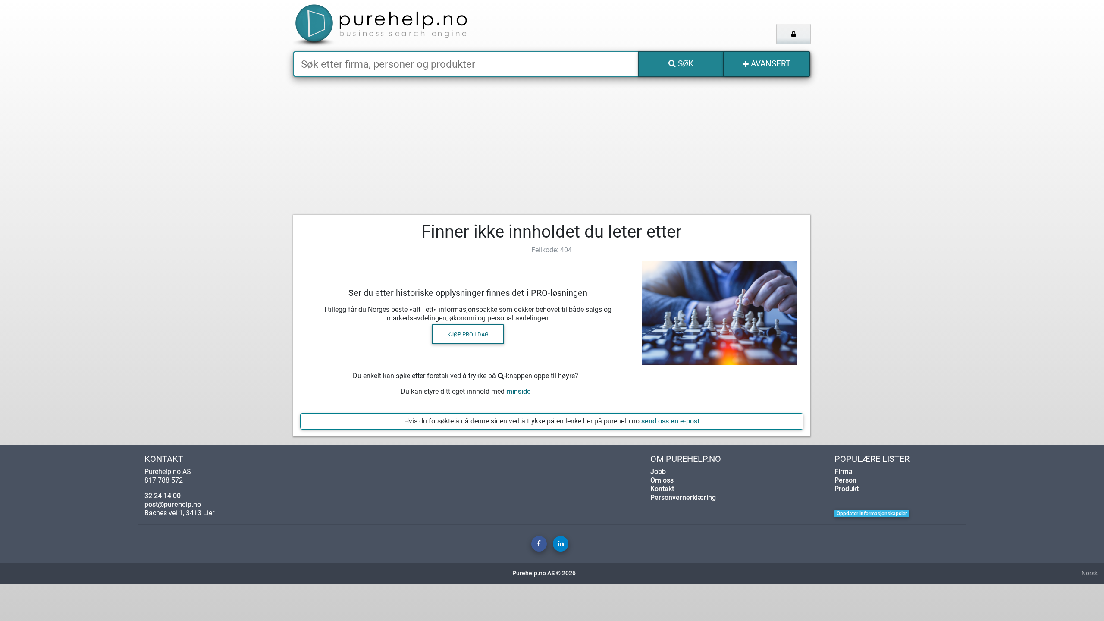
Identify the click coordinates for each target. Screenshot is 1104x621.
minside (518, 391)
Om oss (662, 480)
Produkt (846, 489)
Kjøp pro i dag (468, 334)
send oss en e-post (670, 421)
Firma (843, 471)
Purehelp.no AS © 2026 (544, 573)
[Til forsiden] (400, 25)
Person (845, 480)
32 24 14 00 (162, 496)
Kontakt (662, 489)
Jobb (658, 471)
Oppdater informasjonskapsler (872, 514)
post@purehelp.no (172, 504)
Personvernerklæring (683, 497)
